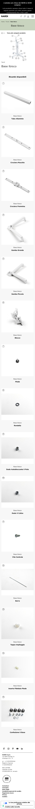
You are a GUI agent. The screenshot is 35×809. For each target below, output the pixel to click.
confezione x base (17, 732)
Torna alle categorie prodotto (16, 33)
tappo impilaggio (17, 645)
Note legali (5, 789)
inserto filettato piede (17, 688)
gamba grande (17, 250)
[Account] (28, 16)
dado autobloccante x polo (17, 469)
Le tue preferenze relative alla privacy (19, 803)
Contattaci (5, 786)
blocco (17, 338)
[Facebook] (3, 748)
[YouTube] (17, 748)
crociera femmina (17, 206)
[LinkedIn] (21, 748)
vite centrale (17, 557)
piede (17, 382)
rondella (17, 425)
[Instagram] (8, 748)
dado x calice (17, 513)
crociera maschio (17, 162)
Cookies (4, 796)
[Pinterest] (12, 748)
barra (17, 601)
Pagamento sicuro (8, 793)
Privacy (4, 794)
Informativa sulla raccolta (11, 807)
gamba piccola (17, 294)
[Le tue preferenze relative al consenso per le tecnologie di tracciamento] (3, 806)
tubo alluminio (17, 119)
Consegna (5, 787)
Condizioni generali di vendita (11, 791)
